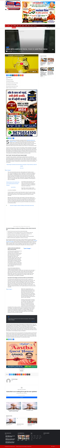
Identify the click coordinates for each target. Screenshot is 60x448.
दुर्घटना (17, 25)
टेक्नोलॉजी (14, 25)
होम (5, 25)
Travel (39, 438)
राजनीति (26, 25)
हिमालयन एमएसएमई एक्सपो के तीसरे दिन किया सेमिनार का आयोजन (43, 63)
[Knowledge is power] (11, 420)
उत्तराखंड (8, 25)
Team (31, 438)
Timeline (21, 370)
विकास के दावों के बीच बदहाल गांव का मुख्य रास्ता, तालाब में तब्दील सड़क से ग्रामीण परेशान (51, 73)
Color (40, 435)
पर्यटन (20, 25)
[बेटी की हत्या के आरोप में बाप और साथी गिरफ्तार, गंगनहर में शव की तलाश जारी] (27, 438)
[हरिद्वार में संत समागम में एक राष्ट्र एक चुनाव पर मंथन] (51, 60)
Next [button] (36, 354)
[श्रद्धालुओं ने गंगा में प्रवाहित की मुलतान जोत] (19, 436)
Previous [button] (7, 354)
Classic (37, 435)
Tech (34, 438)
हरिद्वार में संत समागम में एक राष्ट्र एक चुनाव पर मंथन (50, 63)
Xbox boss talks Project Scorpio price (31, 424)
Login (31, 25)
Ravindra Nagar (9, 51)
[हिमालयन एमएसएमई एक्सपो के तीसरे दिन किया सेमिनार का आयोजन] (43, 60)
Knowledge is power (9, 424)
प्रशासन (23, 25)
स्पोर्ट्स (28, 25)
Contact (35, 25)
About (31, 435)
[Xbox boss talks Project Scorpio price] (32, 420)
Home (7, 31)
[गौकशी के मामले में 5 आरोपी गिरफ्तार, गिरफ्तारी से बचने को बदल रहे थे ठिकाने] (19, 441)
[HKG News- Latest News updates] (13, 6)
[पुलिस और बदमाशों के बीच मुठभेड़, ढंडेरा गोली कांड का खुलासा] (27, 441)
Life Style (10, 31)
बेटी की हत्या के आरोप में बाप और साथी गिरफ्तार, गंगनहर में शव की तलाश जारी (23, 27)
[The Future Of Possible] (21, 420)
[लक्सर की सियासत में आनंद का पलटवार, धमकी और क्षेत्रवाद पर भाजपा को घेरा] (23, 441)
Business (35, 435)
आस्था (11, 25)
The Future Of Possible (20, 424)
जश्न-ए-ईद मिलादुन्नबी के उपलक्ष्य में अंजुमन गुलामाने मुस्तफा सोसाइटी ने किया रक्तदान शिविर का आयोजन (43, 73)
